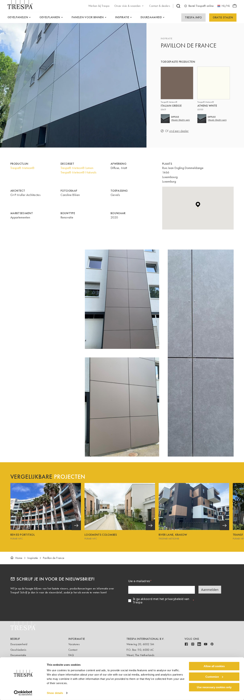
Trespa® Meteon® (22, 168)
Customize (212, 676)
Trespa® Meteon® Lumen (77, 168)
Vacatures (74, 644)
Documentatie (18, 655)
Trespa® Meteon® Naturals (78, 172)
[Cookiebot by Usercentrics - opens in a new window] (23, 693)
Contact (72, 649)
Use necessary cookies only (214, 687)
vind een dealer (179, 131)
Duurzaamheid (18, 644)
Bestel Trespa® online (201, 6)
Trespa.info (193, 17)
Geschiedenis (18, 649)
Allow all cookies (214, 666)
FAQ (71, 655)
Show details (55, 692)
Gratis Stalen (223, 17)
